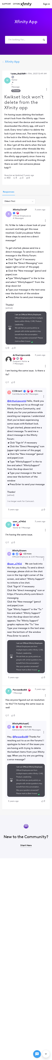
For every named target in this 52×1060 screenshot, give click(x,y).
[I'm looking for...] (43, 39)
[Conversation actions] (46, 89)
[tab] (8, 192)
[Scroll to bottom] (46, 1054)
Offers (16, 4)
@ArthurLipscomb (16, 401)
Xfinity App (12, 62)
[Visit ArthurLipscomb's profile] (9, 360)
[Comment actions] (45, 221)
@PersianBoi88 (20, 737)
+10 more (38, 391)
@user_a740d (14, 564)
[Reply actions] (44, 396)
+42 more (27, 727)
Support (6, 4)
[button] (7, 178)
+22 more (27, 554)
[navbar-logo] (26, 4)
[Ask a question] (37, 1054)
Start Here (26, 845)
